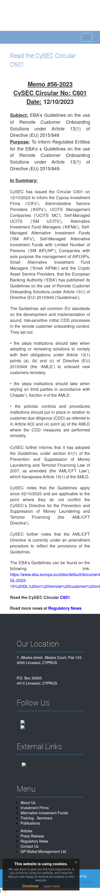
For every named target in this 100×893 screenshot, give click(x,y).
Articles (26, 830)
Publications (30, 823)
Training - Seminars (36, 817)
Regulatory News (34, 841)
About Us (28, 802)
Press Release (32, 835)
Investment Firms (35, 807)
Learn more (52, 886)
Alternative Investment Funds (44, 812)
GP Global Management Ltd (43, 851)
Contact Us (29, 846)
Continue (30, 885)
